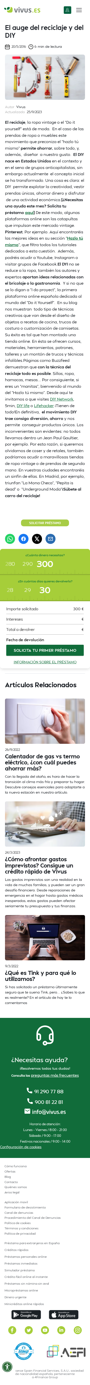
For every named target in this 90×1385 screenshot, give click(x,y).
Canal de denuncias (18, 1213)
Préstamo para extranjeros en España (32, 1243)
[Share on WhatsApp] (10, 539)
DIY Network (61, 399)
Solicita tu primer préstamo (45, 650)
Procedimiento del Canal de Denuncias (32, 1218)
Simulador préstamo (19, 1270)
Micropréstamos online (21, 1290)
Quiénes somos (15, 1187)
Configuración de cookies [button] (21, 1147)
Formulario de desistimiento (25, 1207)
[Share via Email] (51, 539)
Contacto (11, 1182)
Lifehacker (44, 405)
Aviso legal (12, 1192)
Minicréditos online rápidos (24, 1304)
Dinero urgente (15, 1297)
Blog (7, 1177)
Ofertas (10, 1171)
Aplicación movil (16, 1202)
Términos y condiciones (21, 1228)
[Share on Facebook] (23, 539)
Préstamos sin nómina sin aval (26, 1283)
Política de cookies (17, 1223)
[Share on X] (37, 539)
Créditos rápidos (16, 1250)
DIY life (23, 405)
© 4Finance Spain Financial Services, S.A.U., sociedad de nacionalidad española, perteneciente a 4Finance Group (45, 1374)
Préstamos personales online (25, 1257)
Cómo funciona (15, 1166)
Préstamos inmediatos (21, 1263)
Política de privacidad (20, 1233)
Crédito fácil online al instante (26, 1277)
